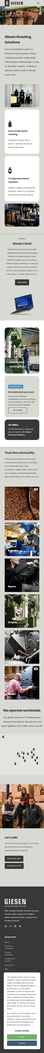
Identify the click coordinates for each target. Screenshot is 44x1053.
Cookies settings (22, 1031)
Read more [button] (22, 282)
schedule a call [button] (14, 866)
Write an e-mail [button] (14, 858)
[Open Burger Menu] (38, 3)
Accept (22, 1037)
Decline (22, 1043)
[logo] (15, 903)
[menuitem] (7, 942)
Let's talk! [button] (17, 410)
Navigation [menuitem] (10, 937)
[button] (35, 760)
